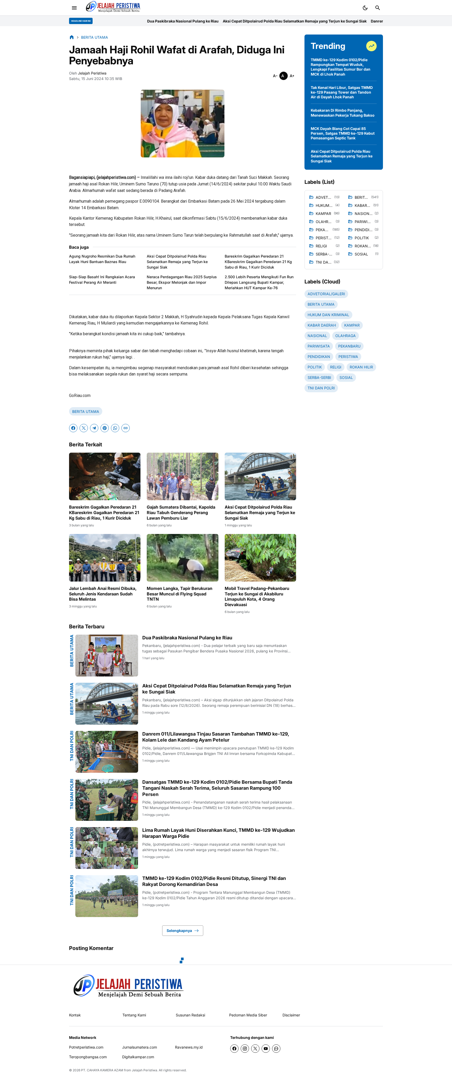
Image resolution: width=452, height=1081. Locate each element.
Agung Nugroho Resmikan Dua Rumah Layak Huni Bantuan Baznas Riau (102, 259)
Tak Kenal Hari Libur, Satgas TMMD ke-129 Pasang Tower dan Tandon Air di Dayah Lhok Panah (342, 92)
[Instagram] (245, 1048)
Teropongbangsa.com (88, 1057)
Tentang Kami (134, 1015)
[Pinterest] (104, 428)
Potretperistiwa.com (86, 1047)
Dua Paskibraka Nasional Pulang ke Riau (105, 21)
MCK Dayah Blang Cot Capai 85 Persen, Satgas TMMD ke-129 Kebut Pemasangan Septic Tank (343, 133)
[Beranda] (71, 37)
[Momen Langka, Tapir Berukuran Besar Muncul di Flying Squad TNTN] (182, 558)
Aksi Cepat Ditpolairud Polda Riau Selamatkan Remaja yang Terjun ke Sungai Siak (217, 21)
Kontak (75, 1015)
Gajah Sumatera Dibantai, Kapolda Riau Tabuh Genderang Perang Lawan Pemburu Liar (181, 512)
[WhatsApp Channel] (276, 1048)
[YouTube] (266, 1048)
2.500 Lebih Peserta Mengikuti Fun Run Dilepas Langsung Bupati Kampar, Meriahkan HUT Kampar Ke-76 (259, 282)
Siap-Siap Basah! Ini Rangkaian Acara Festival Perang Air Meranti (102, 280)
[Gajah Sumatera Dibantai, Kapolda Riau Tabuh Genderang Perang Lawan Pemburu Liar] (182, 476)
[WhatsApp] (115, 428)
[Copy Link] (125, 428)
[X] (84, 428)
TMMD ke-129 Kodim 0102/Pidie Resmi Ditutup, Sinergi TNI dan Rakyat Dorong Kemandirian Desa (214, 881)
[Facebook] (73, 428)
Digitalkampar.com (138, 1057)
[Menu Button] (74, 8)
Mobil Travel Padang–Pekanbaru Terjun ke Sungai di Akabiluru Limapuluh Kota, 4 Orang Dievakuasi (257, 596)
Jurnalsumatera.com (139, 1047)
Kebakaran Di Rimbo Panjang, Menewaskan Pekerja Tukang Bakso (343, 112)
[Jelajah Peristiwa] (112, 7)
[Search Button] (377, 8)
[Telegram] (94, 428)
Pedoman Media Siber (248, 1015)
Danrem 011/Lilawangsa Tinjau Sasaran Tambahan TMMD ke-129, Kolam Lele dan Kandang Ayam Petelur (215, 737)
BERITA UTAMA (85, 411)
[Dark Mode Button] (365, 8)
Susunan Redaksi (190, 1015)
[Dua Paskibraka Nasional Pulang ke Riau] (106, 655)
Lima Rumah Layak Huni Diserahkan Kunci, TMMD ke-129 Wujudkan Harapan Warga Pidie (218, 833)
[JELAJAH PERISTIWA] (126, 988)
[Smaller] (275, 76)
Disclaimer (291, 1015)
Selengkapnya (179, 930)
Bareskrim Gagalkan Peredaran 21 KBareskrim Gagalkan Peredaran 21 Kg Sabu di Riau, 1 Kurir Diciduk (258, 261)
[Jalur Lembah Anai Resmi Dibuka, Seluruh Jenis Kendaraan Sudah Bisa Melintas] (104, 558)
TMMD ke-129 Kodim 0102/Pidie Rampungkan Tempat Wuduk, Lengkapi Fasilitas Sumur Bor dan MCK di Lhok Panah (340, 67)
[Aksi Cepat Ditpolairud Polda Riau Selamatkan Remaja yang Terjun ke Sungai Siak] (260, 476)
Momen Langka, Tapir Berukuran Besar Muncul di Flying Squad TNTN (179, 594)
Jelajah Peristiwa (144, 1070)
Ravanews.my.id (189, 1047)
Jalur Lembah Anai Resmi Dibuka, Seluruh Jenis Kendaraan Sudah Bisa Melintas (103, 594)
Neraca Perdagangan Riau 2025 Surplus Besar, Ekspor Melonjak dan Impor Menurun (182, 282)
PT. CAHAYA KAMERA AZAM (102, 1070)
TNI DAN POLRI (72, 746)
